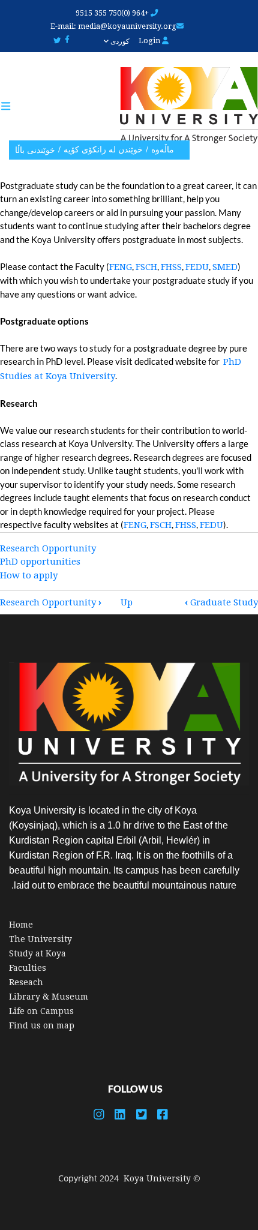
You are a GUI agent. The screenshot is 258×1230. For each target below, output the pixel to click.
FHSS (171, 267)
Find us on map (41, 1025)
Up (127, 602)
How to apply (29, 575)
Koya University (157, 1178)
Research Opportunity (48, 548)
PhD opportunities (40, 561)
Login (150, 40)
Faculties (27, 968)
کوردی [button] (119, 41)
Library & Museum (48, 996)
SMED (225, 267)
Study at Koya (37, 953)
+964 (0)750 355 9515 (113, 12)
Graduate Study (221, 602)
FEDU (197, 267)
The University (40, 939)
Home (21, 924)
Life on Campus (41, 1011)
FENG (120, 267)
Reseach (26, 982)
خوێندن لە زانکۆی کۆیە (103, 149)
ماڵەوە (162, 149)
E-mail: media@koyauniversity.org (113, 26)
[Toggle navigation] (11, 106)
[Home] (183, 106)
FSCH (146, 267)
